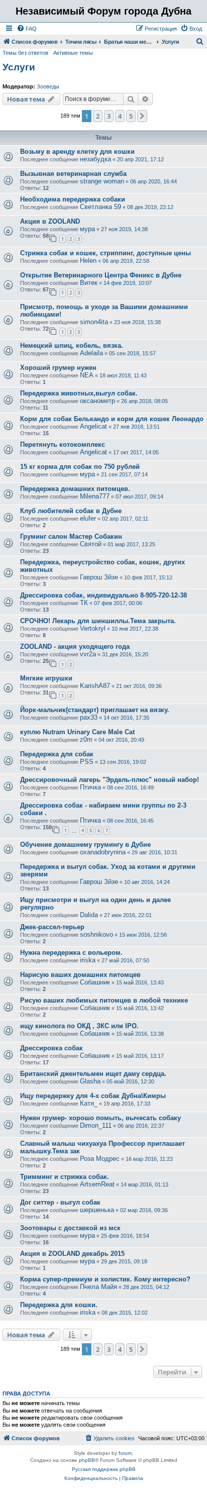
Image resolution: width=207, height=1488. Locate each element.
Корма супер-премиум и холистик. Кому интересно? (105, 1279)
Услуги (19, 67)
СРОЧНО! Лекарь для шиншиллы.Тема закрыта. (98, 621)
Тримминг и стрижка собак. (64, 1176)
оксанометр (97, 401)
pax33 (88, 717)
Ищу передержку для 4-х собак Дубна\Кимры (93, 1096)
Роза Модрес (100, 1158)
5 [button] (131, 116)
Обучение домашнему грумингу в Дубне (85, 844)
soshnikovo (96, 934)
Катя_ (88, 1103)
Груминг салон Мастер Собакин (71, 536)
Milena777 (95, 496)
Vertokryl (93, 628)
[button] (142, 116)
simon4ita (94, 322)
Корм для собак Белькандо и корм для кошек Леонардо (111, 419)
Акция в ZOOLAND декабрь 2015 (72, 1253)
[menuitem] (27, 29)
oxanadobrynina (103, 852)
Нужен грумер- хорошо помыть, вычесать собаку (100, 1118)
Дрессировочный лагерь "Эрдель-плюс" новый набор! (109, 779)
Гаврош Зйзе (99, 577)
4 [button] (120, 116)
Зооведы (48, 86)
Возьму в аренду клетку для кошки (77, 151)
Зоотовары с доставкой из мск (70, 1228)
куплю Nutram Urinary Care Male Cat (77, 732)
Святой (90, 544)
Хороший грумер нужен (58, 367)
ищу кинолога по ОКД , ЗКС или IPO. (79, 1026)
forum (125, 1453)
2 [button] (97, 116)
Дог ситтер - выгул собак (60, 1202)
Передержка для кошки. (58, 1305)
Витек (88, 282)
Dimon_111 (96, 1125)
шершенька (97, 1210)
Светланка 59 (100, 207)
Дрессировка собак (51, 1048)
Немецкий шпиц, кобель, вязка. (71, 345)
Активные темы (73, 53)
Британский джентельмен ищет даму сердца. (93, 1073)
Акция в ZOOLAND (50, 221)
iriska (87, 960)
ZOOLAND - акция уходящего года (75, 646)
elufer (88, 518)
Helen (88, 260)
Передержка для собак (56, 754)
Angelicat (93, 426)
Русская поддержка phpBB (104, 1469)
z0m (86, 739)
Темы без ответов (25, 53)
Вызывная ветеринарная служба (73, 173)
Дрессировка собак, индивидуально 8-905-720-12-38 (103, 595)
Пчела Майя (98, 1287)
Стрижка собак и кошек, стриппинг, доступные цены (105, 253)
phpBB (87, 1460)
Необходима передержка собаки (72, 199)
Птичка (90, 787)
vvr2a (88, 654)
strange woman (102, 181)
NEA (86, 375)
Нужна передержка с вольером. (71, 952)
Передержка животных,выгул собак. (79, 393)
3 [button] (109, 116)
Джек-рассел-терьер (52, 927)
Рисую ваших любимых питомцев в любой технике (104, 1000)
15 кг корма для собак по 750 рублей (80, 466)
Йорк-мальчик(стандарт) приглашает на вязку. (94, 710)
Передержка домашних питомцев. (75, 488)
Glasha (90, 1081)
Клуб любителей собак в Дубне (71, 511)
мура (87, 229)
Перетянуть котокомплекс (62, 444)
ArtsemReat (97, 1184)
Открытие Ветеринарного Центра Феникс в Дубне (100, 275)
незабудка (95, 159)
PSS (86, 761)
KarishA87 (95, 685)
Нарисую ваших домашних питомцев (80, 974)
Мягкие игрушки (46, 678)
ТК (84, 603)
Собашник (95, 982)
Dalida (89, 915)
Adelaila (91, 353)
